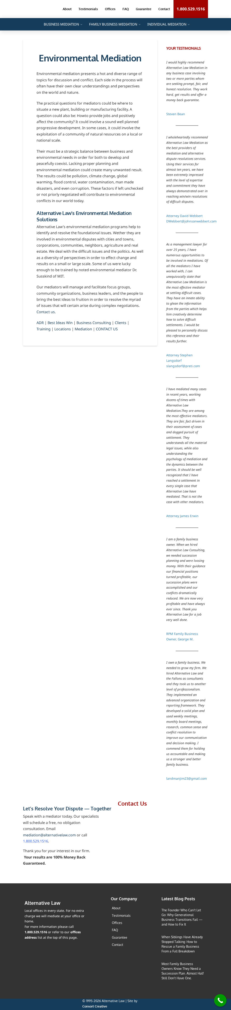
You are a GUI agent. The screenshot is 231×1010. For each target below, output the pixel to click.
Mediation (83, 329)
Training (44, 329)
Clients (120, 322)
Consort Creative (94, 1006)
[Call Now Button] (220, 1000)
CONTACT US (107, 329)
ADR (40, 322)
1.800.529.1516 (35, 841)
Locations (62, 329)
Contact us (46, 311)
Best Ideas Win (60, 322)
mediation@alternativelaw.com (49, 835)
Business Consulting (93, 322)
